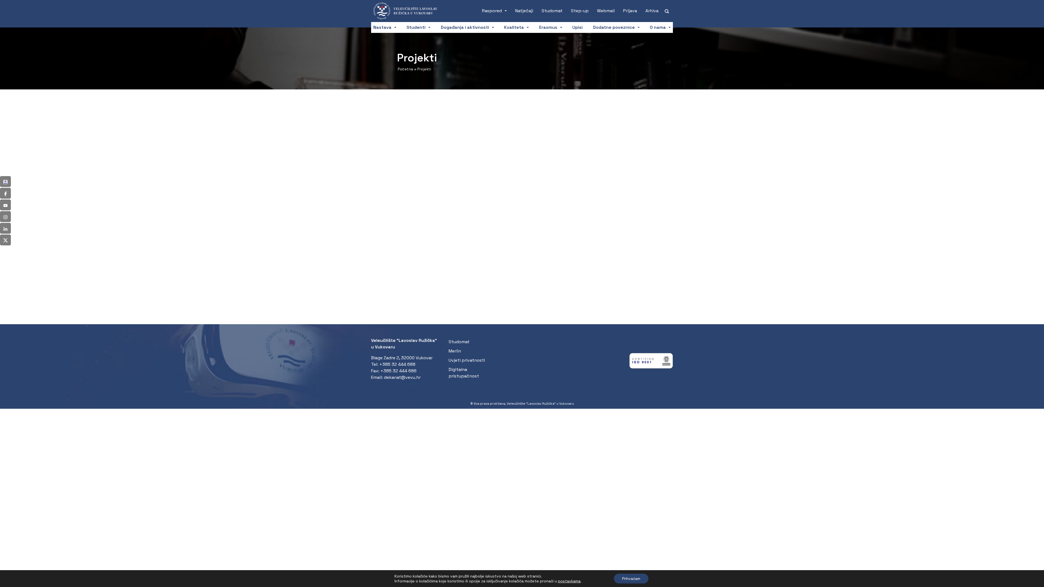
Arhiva (651, 11)
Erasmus (548, 27)
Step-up (580, 11)
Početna (405, 69)
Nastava (382, 27)
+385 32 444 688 (397, 364)
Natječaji (524, 11)
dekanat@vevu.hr (402, 377)
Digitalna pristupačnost (464, 373)
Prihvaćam (631, 578)
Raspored (492, 11)
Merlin (455, 351)
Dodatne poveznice (614, 27)
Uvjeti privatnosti (467, 360)
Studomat (552, 11)
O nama (658, 27)
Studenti (415, 27)
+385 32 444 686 (398, 371)
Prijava (630, 11)
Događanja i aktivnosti (465, 27)
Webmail (606, 11)
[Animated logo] (408, 11)
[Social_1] (5, 181)
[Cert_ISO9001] (651, 362)
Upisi (577, 27)
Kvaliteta (514, 27)
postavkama (569, 581)
